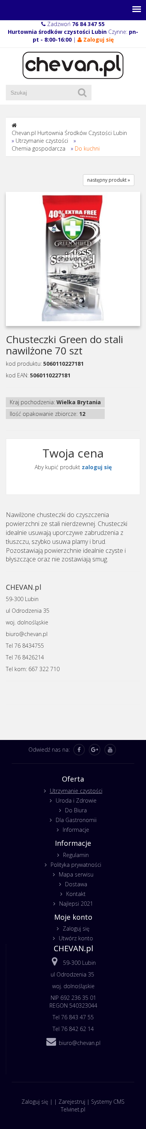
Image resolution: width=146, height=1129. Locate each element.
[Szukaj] (82, 92)
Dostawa (76, 884)
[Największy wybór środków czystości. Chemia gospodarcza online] (73, 64)
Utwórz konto (76, 938)
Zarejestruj (71, 1101)
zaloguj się (97, 467)
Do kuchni (87, 148)
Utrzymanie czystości (42, 140)
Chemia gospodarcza (38, 148)
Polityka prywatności (76, 864)
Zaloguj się (76, 928)
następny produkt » (108, 180)
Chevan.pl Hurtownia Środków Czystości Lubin (69, 133)
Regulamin (76, 855)
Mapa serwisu (76, 874)
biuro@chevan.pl (79, 1043)
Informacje (76, 829)
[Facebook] (79, 750)
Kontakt (76, 894)
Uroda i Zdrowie (76, 800)
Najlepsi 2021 (76, 903)
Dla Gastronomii (76, 820)
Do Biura (76, 810)
